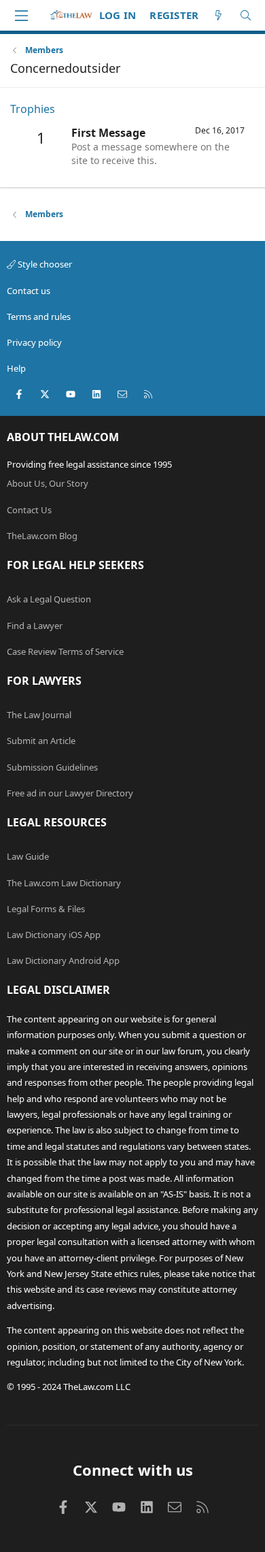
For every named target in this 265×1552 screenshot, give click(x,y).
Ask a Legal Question (49, 599)
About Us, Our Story (47, 483)
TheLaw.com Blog (42, 536)
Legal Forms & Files (46, 909)
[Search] (245, 15)
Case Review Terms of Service (65, 651)
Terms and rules (39, 316)
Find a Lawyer (35, 625)
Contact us (28, 291)
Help (16, 368)
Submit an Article (41, 740)
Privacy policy (34, 342)
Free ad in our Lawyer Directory (70, 793)
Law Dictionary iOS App (54, 934)
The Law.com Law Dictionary (64, 883)
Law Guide (28, 856)
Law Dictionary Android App (63, 960)
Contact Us (29, 510)
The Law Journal (39, 715)
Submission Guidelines (52, 767)
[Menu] (21, 15)
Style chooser (44, 264)
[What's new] (218, 15)
